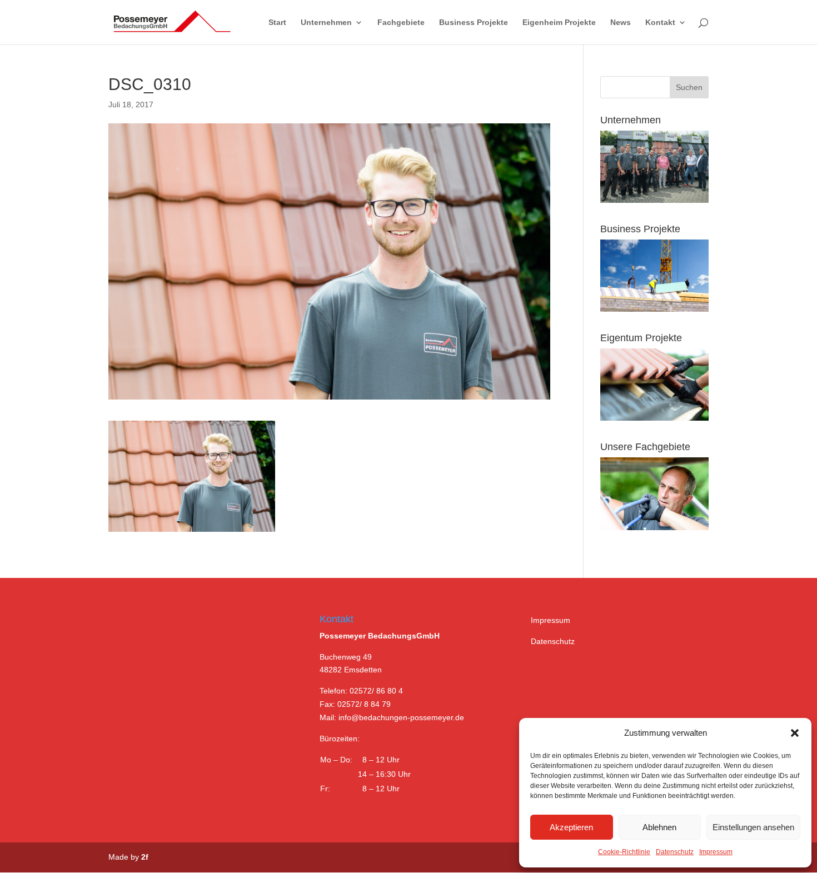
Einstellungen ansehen (753, 827)
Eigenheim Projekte (559, 22)
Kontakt (660, 22)
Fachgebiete (401, 22)
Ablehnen (659, 827)
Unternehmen (326, 22)
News (620, 22)
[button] (794, 733)
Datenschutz (675, 852)
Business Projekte (473, 22)
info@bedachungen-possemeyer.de (401, 717)
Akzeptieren (571, 827)
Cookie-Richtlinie (624, 852)
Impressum (716, 852)
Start (277, 22)
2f (144, 856)
